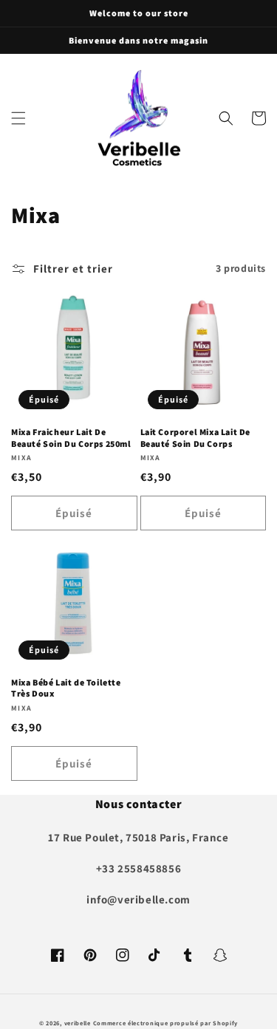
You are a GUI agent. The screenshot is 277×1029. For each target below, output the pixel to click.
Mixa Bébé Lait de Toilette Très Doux (66, 688)
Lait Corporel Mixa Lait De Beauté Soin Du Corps (195, 437)
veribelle (77, 1023)
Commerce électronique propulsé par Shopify (165, 1023)
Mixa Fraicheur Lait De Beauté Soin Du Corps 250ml (71, 437)
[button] (18, 118)
